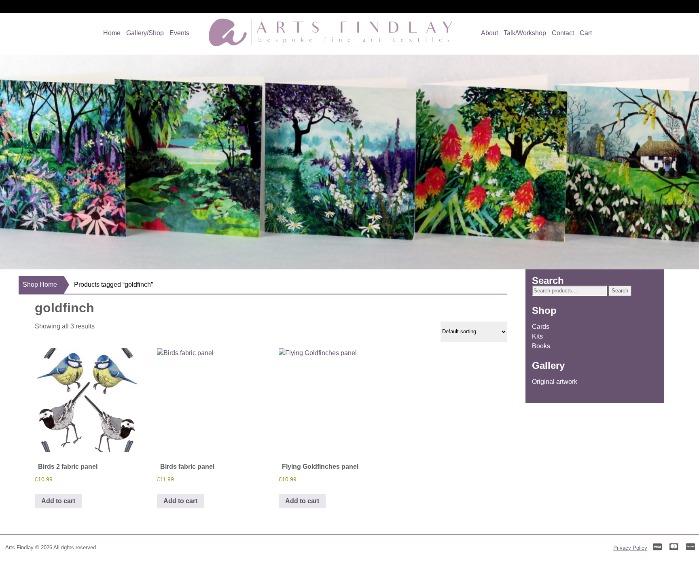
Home (112, 33)
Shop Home (40, 284)
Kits (537, 336)
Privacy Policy (630, 548)
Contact (563, 33)
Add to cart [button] (58, 500)
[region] (349, 162)
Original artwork (554, 381)
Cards (540, 326)
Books (541, 346)
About (489, 33)
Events (179, 33)
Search (620, 291)
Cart (586, 33)
